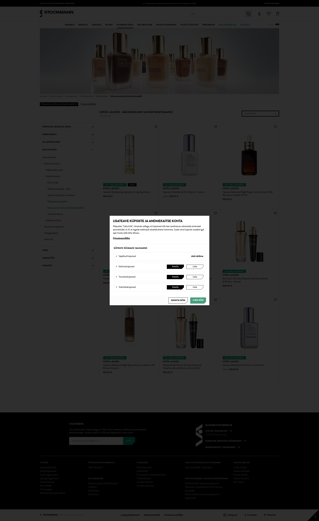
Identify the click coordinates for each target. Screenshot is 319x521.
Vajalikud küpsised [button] (126, 256)
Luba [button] (195, 267)
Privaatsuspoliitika (121, 238)
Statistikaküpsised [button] (126, 287)
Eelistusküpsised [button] (125, 266)
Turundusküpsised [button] (125, 277)
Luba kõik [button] (198, 300)
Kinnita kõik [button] (178, 300)
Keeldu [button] (175, 267)
